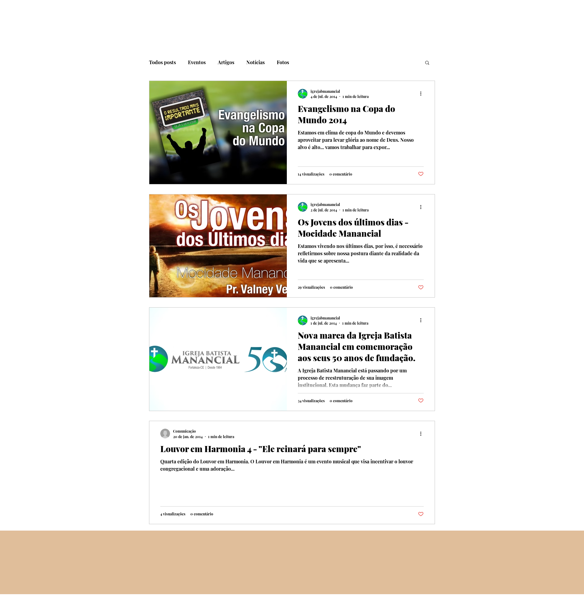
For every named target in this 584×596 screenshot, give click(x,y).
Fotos (283, 62)
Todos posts (162, 62)
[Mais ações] (422, 93)
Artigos (226, 62)
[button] (427, 63)
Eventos (197, 62)
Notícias (255, 62)
